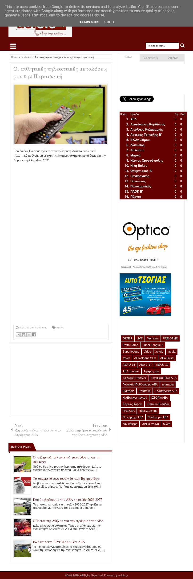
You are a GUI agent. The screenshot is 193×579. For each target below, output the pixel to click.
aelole (159, 351)
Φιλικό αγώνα (150, 424)
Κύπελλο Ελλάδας (158, 404)
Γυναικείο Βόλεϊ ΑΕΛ (164, 378)
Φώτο (166, 424)
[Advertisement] (61, 291)
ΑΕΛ (67, 575)
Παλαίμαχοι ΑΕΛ (133, 417)
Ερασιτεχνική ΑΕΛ (166, 391)
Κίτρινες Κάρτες (132, 404)
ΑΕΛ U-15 (129, 364)
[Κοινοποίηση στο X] (28, 334)
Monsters (153, 338)
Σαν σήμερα (130, 424)
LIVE (140, 338)
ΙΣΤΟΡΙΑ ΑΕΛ (159, 397)
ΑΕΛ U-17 (145, 364)
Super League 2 (152, 345)
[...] (95, 470)
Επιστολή (145, 391)
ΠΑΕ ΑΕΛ (129, 410)
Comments (151, 58)
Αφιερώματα (151, 371)
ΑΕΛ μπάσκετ (131, 371)
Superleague (131, 351)
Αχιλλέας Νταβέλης (135, 378)
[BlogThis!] (23, 334)
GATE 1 (127, 338)
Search (182, 46)
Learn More (90, 22)
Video (128, 57)
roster (126, 358)
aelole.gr (123, 575)
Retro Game (130, 345)
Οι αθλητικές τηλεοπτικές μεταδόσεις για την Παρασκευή (60, 72)
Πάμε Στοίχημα (148, 410)
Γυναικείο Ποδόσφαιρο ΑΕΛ (140, 384)
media (59, 327)
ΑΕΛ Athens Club (145, 358)
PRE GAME (170, 338)
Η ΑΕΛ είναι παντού (135, 397)
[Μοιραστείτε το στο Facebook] (34, 334)
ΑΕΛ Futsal (167, 358)
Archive (173, 58)
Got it (109, 22)
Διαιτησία (168, 384)
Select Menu (13, 46)
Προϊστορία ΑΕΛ (158, 417)
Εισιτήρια (128, 391)
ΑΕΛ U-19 (162, 364)
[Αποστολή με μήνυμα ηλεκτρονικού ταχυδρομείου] (18, 334)
